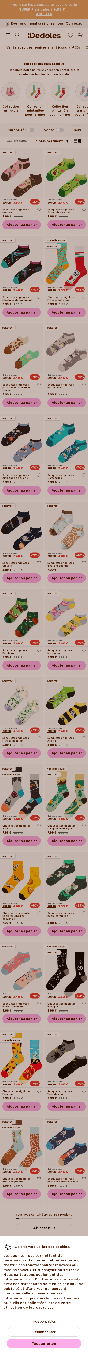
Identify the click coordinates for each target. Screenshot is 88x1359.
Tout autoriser (44, 1343)
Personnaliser (44, 1332)
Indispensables (44, 1321)
